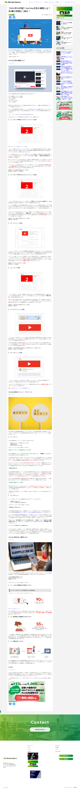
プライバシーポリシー (68, 787)
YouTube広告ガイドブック (15, 608)
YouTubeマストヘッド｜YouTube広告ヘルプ (20, 388)
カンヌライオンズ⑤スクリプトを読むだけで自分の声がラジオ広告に (66, 77)
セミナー (62, 2)
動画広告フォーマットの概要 (22, 146)
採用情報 (57, 2)
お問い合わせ (73, 2)
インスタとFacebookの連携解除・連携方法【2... (66, 23)
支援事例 (46, 2)
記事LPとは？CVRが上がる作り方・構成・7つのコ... (66, 38)
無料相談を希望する (40, 729)
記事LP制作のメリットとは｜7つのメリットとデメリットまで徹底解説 (66, 57)
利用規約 (75, 787)
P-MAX (33, 110)
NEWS (37, 2)
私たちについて (32, 2)
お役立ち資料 (67, 2)
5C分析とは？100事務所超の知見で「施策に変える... (66, 28)
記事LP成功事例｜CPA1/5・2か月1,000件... (66, 43)
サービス (40, 2)
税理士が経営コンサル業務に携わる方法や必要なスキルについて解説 (66, 88)
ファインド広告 (15, 114)
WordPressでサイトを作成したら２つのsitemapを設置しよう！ (66, 53)
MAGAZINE (51, 2)
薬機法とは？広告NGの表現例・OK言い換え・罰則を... (66, 33)
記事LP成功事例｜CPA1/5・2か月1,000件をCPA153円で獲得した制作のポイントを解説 (66, 98)
